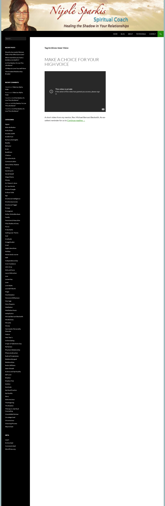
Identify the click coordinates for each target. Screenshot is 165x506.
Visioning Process (11, 423)
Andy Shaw (9, 130)
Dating (7, 168)
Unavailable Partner (12, 414)
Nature (7, 334)
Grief (7, 245)
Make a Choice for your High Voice (72, 62)
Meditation (9, 307)
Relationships (9, 362)
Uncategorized (10, 417)
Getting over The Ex (11, 233)
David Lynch (9, 171)
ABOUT (130, 34)
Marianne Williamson (12, 298)
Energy (7, 208)
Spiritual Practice (11, 390)
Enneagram (9, 211)
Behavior (8, 146)
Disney (7, 180)
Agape (7, 124)
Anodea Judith (10, 134)
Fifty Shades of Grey (12, 223)
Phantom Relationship (12, 350)
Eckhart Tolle (9, 192)
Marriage (8, 301)
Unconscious (9, 420)
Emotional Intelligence (12, 199)
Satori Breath (9, 368)
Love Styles (9, 285)
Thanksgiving (9, 403)
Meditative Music (11, 310)
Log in (7, 440)
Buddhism (8, 152)
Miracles (8, 323)
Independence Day (11, 261)
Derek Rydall (9, 174)
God (6, 236)
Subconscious (10, 399)
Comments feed (10, 446)
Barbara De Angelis (11, 140)
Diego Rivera (9, 177)
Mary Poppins (10, 304)
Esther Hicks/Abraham (12, 214)
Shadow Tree (9, 381)
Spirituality (9, 393)
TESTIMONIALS (141, 34)
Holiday (7, 251)
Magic (7, 292)
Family (7, 217)
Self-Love (8, 375)
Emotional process (11, 202)
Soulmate (8, 387)
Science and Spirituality (13, 372)
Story (7, 396)
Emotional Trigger (11, 205)
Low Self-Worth (10, 289)
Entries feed (9, 443)
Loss (6, 276)
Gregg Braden (10, 242)
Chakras (8, 155)
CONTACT (152, 34)
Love (6, 282)
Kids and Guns (10, 270)
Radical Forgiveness (12, 356)
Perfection (8, 347)
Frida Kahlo (9, 230)
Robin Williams (10, 365)
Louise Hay (9, 279)
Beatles (7, 143)
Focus (7, 227)
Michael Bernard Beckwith (14, 316)
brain (7, 149)
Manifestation (10, 295)
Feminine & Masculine (12, 220)
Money (7, 326)
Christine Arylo (10, 158)
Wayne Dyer (9, 427)
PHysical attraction (11, 353)
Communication (10, 161)
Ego (6, 196)
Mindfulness (9, 320)
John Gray (8, 267)
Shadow (8, 378)
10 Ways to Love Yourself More (15, 68)
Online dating (9, 341)
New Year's (9, 337)
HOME (115, 34)
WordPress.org (10, 449)
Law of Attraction (11, 273)
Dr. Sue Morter (10, 186)
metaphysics (9, 313)
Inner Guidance (10, 264)
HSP (6, 258)
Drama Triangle (10, 189)
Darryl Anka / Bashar (12, 165)
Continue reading (76, 120)
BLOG (123, 34)
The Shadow (9, 406)
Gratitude (8, 239)
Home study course (11, 254)
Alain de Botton (10, 127)
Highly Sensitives (10, 248)
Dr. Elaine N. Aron (11, 183)
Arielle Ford (9, 137)
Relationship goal (11, 359)
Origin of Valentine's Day (13, 344)
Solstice (7, 384)
